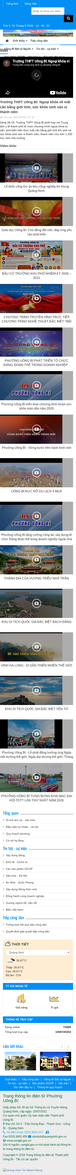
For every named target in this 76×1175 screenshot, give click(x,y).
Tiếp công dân (39, 40)
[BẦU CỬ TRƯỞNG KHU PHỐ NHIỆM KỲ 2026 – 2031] (31, 257)
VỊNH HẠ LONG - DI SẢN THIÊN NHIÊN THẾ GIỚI (36, 665)
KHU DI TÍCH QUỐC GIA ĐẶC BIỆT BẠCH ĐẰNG (37, 622)
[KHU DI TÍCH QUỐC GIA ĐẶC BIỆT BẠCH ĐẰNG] (31, 606)
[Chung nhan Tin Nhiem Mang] (22, 1170)
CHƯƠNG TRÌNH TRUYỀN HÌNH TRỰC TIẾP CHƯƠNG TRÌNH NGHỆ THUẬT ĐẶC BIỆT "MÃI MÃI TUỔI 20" (36, 321)
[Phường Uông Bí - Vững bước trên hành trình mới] (31, 431)
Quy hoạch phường (18, 833)
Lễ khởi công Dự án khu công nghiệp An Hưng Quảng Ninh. (36, 188)
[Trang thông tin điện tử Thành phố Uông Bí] (38, 32)
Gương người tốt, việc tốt (21, 902)
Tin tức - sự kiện (17, 1083)
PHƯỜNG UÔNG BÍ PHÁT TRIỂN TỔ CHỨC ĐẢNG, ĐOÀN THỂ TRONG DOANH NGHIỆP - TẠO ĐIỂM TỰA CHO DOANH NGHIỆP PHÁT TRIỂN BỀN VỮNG (37, 367)
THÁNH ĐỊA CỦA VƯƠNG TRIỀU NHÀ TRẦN (36, 578)
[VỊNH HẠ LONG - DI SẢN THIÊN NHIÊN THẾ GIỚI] (31, 649)
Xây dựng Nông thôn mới (21, 889)
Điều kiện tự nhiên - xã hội (22, 826)
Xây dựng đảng (15, 855)
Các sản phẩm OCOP (19, 868)
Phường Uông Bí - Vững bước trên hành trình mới (36, 447)
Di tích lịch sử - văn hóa (20, 820)
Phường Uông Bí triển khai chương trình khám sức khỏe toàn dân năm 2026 (36, 406)
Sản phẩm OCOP (43, 1083)
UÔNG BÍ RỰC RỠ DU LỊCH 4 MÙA (36, 491)
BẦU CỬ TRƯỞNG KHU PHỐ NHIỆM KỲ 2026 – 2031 (36, 276)
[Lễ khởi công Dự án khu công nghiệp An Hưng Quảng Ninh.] (31, 170)
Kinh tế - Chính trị (16, 862)
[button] (36, 75)
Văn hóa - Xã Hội (16, 875)
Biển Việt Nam (14, 909)
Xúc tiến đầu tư (23, 1087)
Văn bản (63, 1083)
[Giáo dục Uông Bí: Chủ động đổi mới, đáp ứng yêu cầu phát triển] (31, 214)
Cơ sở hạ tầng (15, 840)
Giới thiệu (19, 40)
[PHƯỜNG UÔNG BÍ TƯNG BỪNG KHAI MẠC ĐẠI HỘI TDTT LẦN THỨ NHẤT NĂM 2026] (31, 780)
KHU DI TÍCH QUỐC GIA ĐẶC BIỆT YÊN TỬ (36, 709)
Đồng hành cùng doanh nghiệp (25, 896)
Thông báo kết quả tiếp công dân (26, 924)
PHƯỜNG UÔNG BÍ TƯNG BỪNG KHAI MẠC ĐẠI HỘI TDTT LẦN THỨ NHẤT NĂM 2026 (36, 798)
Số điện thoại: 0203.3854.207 (24, 1132)
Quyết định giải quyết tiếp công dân (27, 931)
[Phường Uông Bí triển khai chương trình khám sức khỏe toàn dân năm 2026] (31, 388)
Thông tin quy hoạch (49, 1087)
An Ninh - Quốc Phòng (20, 882)
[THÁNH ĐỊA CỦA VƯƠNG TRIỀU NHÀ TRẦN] (31, 562)
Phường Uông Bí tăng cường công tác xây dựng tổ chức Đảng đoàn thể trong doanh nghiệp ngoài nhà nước (36, 539)
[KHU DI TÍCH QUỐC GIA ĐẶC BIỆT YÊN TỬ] (31, 693)
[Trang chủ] (7, 41)
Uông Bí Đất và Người (57, 1079)
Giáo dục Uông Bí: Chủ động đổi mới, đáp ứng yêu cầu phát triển (37, 232)
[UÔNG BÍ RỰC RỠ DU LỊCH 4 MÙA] (31, 475)
